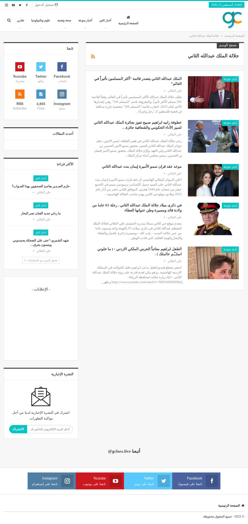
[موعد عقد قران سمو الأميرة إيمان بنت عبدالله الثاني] (213, 180)
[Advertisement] (41, 324)
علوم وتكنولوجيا (40, 20)
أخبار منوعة (85, 20)
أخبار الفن (105, 20)
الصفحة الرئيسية (128, 23)
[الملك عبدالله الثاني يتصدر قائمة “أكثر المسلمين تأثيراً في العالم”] (213, 92)
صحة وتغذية (64, 20)
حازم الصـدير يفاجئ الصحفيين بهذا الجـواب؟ (41, 186)
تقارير (20, 20)
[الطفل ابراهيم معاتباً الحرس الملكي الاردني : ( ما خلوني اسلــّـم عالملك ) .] (213, 263)
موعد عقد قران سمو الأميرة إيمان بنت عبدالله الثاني (142, 166)
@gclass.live (119, 451)
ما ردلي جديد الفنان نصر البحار (41, 213)
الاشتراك (18, 429)
